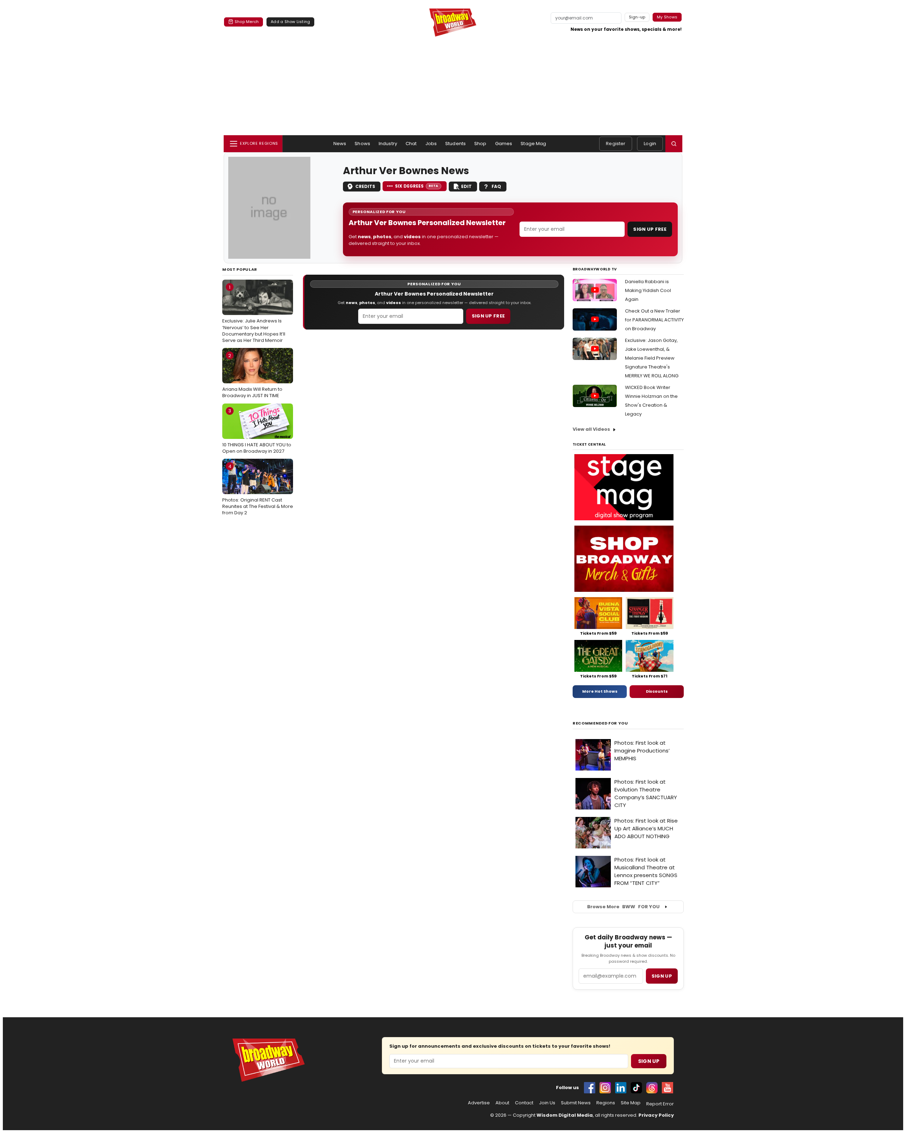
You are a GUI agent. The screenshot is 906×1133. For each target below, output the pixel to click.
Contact (524, 1103)
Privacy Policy (656, 1115)
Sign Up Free (649, 229)
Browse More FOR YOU (623, 906)
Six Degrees (416, 186)
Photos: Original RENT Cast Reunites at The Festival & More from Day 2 (257, 489)
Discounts (657, 691)
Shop (480, 143)
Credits (365, 186)
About (502, 1103)
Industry (388, 143)
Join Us (547, 1103)
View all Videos (591, 429)
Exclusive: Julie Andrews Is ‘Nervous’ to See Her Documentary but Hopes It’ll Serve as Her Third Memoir (253, 314)
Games (503, 143)
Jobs (431, 143)
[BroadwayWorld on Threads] (652, 1087)
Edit (466, 186)
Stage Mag (533, 143)
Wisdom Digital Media (565, 1115)
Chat (411, 143)
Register (615, 143)
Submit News (576, 1103)
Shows (362, 143)
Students (455, 143)
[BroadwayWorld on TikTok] (636, 1087)
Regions (605, 1103)
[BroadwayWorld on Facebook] (589, 1087)
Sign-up (637, 17)
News (339, 143)
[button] (673, 143)
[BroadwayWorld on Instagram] (605, 1087)
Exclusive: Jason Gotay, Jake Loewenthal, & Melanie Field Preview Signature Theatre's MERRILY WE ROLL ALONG (651, 358)
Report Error (660, 1104)
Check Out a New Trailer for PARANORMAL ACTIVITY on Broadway (654, 320)
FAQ (496, 186)
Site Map (631, 1103)
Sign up (662, 976)
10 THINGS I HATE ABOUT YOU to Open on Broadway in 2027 (256, 430)
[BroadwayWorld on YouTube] (667, 1087)
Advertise (479, 1103)
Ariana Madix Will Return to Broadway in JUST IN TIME (252, 375)
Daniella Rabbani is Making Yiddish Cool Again (648, 290)
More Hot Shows (600, 691)
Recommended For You (600, 723)
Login (650, 143)
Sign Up (648, 1061)
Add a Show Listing (290, 21)
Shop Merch (247, 21)
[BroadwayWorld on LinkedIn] (620, 1087)
